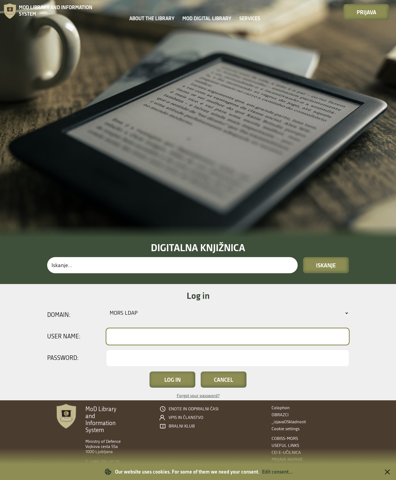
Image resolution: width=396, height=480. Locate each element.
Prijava (366, 12)
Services (249, 18)
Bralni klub (182, 426)
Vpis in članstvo (186, 417)
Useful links (285, 445)
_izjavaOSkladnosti (289, 421)
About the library (151, 18)
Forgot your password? (198, 395)
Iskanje (326, 265)
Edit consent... (277, 471)
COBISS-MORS (285, 438)
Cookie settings (286, 428)
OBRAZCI (280, 414)
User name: (64, 336)
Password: (63, 358)
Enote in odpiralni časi (193, 409)
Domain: (59, 314)
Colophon (281, 407)
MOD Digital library (206, 18)
